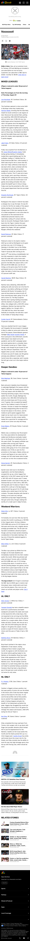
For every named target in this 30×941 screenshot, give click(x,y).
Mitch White (5, 544)
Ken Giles (4, 716)
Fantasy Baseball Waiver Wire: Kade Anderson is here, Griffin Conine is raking (19, 823)
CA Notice (15, 925)
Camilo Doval (17, 736)
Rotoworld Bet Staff (14, 839)
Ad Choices (18, 924)
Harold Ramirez (6, 278)
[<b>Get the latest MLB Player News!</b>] (15, 797)
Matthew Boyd (5, 638)
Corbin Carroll (5, 319)
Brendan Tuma (13, 854)
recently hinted (19, 334)
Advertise (3, 923)
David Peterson (6, 234)
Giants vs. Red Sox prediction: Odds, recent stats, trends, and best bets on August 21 (19, 859)
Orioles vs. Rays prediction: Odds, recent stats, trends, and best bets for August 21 (18, 837)
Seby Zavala (5, 601)
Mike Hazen (10, 334)
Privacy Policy (25, 924)
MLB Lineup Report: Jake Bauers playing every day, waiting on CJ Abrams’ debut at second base (19, 852)
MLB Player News (6, 24)
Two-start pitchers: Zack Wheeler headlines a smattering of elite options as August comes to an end (19, 830)
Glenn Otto (4, 511)
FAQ (21, 923)
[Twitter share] (6, 41)
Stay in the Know (5, 876)
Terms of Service (22, 925)
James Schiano (13, 825)
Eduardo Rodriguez (7, 195)
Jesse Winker (8, 152)
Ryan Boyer (5, 35)
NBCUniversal (10, 928)
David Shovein (13, 832)
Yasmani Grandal (6, 607)
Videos (24, 24)
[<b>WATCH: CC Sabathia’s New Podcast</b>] (15, 769)
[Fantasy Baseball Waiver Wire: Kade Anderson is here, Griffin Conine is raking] (5, 824)
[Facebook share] (2, 41)
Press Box (12, 924)
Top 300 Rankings (16, 24)
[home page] (6, 2)
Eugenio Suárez (17, 152)
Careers (8, 923)
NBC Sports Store (5, 924)
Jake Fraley (4, 143)
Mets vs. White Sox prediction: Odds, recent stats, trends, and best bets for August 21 (18, 844)
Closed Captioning (15, 923)
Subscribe (4, 882)
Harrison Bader (5, 110)
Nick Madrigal (5, 378)
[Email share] (9, 41)
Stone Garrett (5, 463)
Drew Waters (5, 426)
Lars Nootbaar (5, 99)
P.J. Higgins (4, 681)
